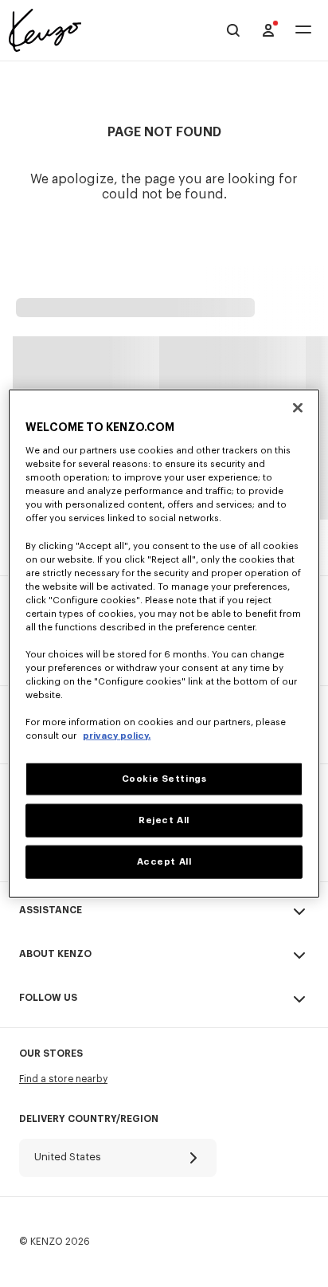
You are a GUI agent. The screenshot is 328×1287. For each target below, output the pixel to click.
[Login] (268, 30)
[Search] (233, 30)
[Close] (297, 407)
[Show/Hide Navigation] (303, 30)
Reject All (164, 820)
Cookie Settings (164, 779)
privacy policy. (116, 736)
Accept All (164, 861)
